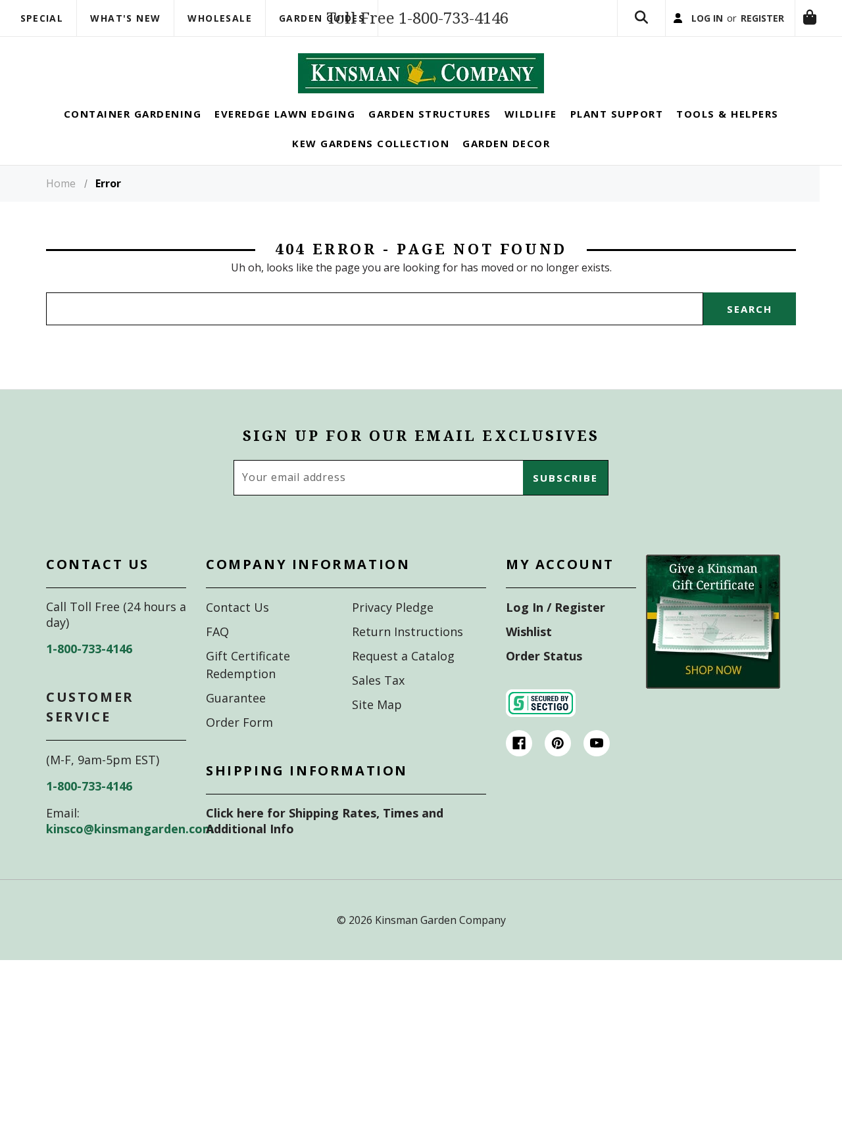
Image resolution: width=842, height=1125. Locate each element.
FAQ (217, 653)
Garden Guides (321, 18)
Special (42, 18)
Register (744, 29)
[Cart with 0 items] (603, 87)
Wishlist (529, 653)
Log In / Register (555, 629)
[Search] (603, 29)
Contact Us (237, 629)
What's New (125, 18)
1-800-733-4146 (89, 670)
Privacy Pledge (392, 629)
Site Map (377, 726)
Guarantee (236, 719)
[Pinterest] (558, 765)
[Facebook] (519, 765)
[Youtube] (596, 765)
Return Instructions (407, 653)
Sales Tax (378, 702)
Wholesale (219, 18)
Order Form (239, 744)
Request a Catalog (403, 677)
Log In (676, 29)
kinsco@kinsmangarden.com (130, 850)
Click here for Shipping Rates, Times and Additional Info (324, 842)
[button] (713, 643)
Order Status (544, 677)
